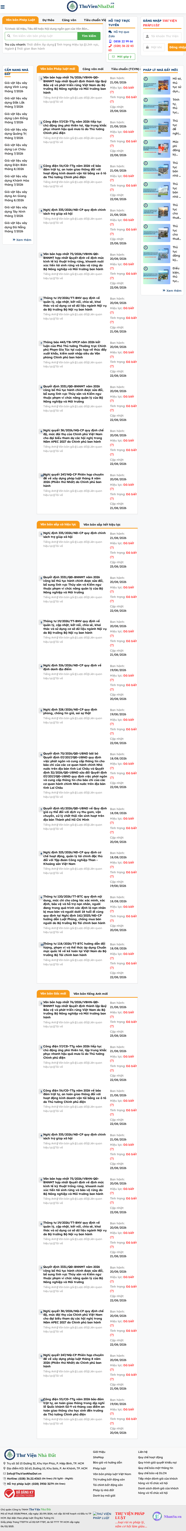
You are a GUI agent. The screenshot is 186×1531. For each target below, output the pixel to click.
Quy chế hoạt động (150, 1457)
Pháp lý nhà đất (103, 1490)
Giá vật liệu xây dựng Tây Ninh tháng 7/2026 (16, 211)
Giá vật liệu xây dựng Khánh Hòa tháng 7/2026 (17, 180)
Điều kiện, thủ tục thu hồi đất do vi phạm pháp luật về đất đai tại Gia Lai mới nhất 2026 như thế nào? (177, 274)
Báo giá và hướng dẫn (107, 1462)
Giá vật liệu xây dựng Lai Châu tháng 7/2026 (16, 149)
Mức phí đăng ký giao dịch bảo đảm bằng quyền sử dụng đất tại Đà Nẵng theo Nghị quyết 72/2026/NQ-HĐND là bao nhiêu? (177, 148)
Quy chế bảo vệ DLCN (152, 1473)
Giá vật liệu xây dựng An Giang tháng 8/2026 (16, 196)
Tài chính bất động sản (108, 1485)
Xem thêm (23, 240)
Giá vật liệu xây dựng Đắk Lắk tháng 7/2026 (16, 102)
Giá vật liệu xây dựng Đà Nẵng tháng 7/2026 (16, 227)
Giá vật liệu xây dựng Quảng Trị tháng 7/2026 (16, 134)
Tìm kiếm (89, 36)
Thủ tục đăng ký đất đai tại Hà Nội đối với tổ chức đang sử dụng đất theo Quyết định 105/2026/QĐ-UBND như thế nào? (177, 253)
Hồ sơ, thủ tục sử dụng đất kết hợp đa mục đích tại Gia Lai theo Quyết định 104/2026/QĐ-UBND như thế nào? (177, 85)
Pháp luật (99, 1468)
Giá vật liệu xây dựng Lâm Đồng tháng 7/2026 (16, 118)
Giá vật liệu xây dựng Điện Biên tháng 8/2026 (16, 165)
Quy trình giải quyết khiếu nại (157, 1462)
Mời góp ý (123, 56)
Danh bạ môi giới (104, 1495)
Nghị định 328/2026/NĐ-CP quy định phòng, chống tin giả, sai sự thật (70, 711)
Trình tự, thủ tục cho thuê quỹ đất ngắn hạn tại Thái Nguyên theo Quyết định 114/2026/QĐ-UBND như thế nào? (177, 106)
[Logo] (9, 1455)
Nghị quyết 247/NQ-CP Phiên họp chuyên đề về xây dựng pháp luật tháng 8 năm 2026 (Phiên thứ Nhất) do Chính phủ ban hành (73, 480)
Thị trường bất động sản (109, 1479)
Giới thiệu (99, 1451)
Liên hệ (142, 1451)
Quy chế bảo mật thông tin (155, 1468)
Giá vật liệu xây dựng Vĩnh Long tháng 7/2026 (16, 87)
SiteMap (98, 1457)
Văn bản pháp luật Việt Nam (112, 1474)
